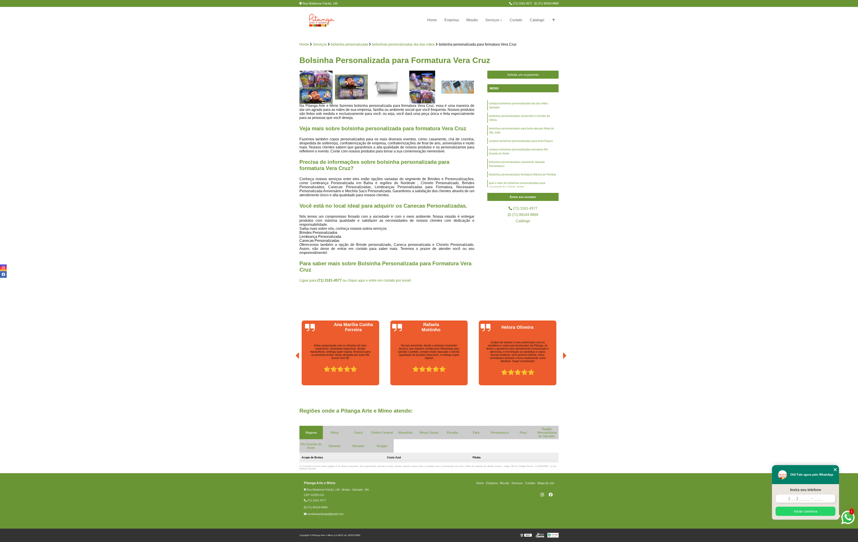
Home (432, 20)
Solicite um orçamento (523, 74)
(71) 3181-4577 (522, 3)
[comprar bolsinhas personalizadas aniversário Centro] (422, 87)
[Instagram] (542, 494)
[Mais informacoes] (554, 20)
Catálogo (523, 221)
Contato (516, 20)
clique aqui (356, 280)
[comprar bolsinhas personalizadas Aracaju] (387, 87)
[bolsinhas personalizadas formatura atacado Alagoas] (457, 87)
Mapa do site (545, 483)
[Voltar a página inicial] (321, 20)
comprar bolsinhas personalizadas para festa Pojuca (521, 141)
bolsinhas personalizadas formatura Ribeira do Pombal (522, 174)
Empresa (451, 20)
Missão (472, 20)
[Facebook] (550, 494)
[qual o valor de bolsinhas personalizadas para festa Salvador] (351, 87)
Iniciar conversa (805, 511)
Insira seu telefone (805, 490)
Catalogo (537, 20)
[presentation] (291, 372)
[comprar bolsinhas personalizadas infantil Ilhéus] (316, 87)
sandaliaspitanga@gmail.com (325, 514)
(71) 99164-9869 (548, 3)
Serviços (492, 20)
